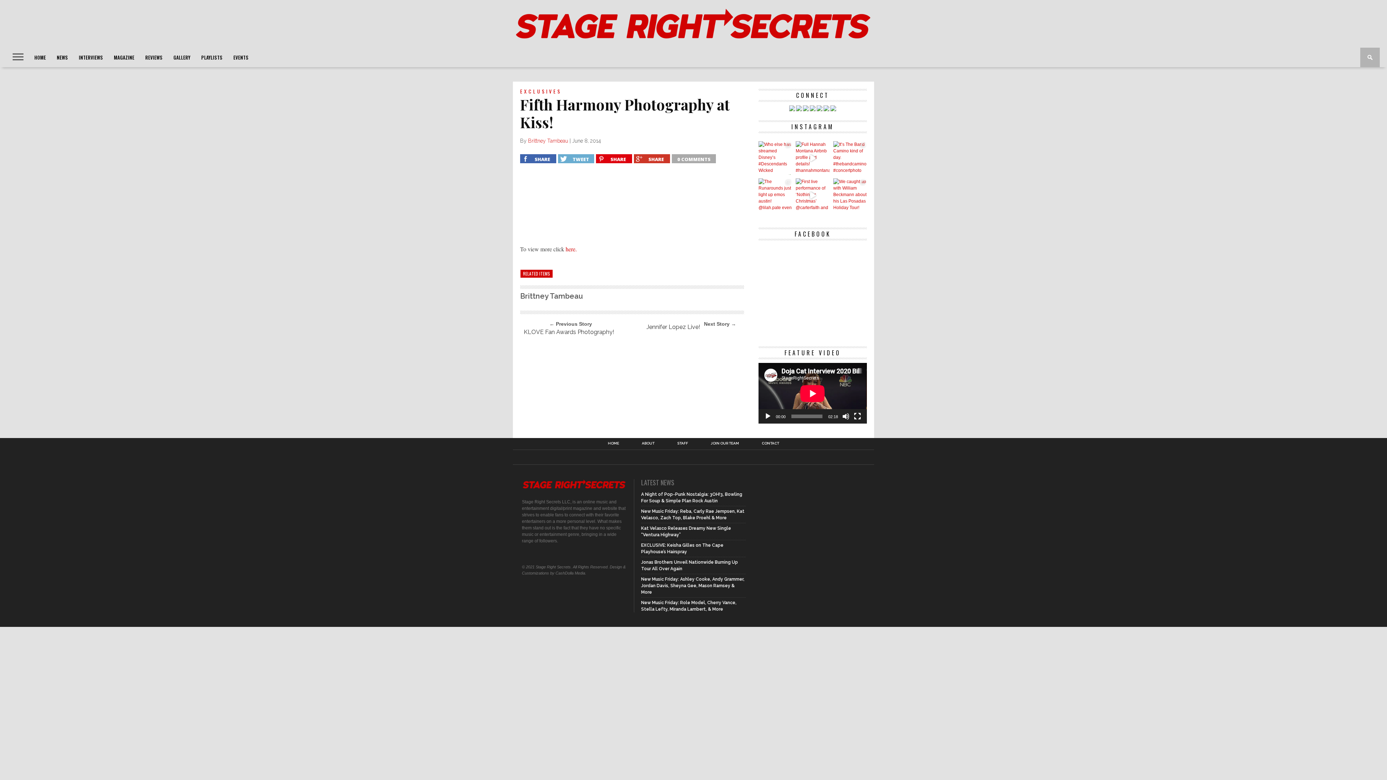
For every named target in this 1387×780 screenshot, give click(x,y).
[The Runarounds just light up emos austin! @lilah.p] (775, 195)
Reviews (154, 57)
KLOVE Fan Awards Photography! (569, 332)
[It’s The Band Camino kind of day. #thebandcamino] (850, 158)
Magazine (124, 57)
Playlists (211, 57)
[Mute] (846, 416)
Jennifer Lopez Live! (673, 327)
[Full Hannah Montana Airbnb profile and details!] (812, 158)
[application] (813, 393)
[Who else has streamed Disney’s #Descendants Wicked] (775, 158)
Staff (682, 443)
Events (241, 57)
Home (40, 57)
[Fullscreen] (857, 416)
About (648, 443)
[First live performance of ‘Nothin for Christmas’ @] (812, 195)
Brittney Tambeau (548, 141)
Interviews (91, 57)
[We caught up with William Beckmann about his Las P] (850, 195)
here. (571, 249)
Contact (770, 443)
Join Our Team (725, 443)
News (62, 57)
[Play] (768, 416)
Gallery (181, 57)
